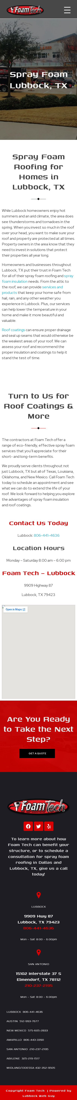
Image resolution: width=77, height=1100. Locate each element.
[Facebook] (28, 826)
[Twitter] (38, 826)
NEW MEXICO (16, 1030)
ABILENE (13, 1058)
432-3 (39, 1067)
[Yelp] (48, 826)
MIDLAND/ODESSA (20, 1067)
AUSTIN (12, 1021)
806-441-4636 (46, 535)
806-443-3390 (34, 1039)
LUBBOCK (14, 1011)
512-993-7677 (29, 1021)
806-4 (27, 1011)
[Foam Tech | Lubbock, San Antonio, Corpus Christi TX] (25, 10)
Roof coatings (13, 329)
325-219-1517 (31, 1058)
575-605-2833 (38, 1030)
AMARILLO (14, 1039)
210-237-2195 (39, 1049)
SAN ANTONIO (17, 1049)
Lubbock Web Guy (39, 1095)
